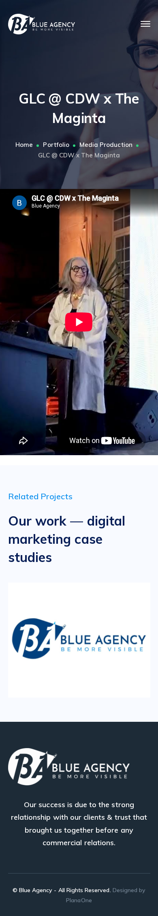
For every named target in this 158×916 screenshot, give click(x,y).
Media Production (105, 144)
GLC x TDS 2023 (91, 638)
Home (24, 144)
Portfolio (56, 144)
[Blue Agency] (41, 23)
